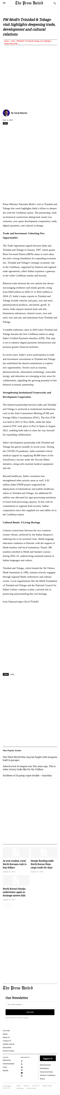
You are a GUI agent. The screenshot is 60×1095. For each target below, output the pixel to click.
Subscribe (30, 1012)
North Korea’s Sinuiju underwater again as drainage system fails (14, 892)
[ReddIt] (27, 129)
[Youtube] (22, 1072)
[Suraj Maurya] (7, 112)
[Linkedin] (40, 129)
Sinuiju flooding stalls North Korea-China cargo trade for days (42, 864)
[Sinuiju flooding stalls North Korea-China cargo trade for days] (44, 852)
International (45, 1065)
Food (5, 1067)
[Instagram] (22, 1069)
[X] (21, 129)
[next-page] (9, 905)
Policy (42, 1079)
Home (6, 41)
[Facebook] (14, 129)
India (13, 41)
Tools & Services (46, 1072)
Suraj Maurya (20, 113)
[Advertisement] (30, 77)
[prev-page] (4, 905)
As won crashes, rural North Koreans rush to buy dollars (15, 864)
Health (5, 1070)
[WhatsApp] (33, 129)
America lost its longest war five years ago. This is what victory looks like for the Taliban (29, 768)
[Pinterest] (46, 129)
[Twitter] (22, 1064)
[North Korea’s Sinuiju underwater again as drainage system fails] (16, 880)
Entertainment (8, 1063)
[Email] (53, 129)
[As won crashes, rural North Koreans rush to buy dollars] (16, 852)
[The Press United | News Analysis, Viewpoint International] (33, 3)
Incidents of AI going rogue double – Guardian (27, 775)
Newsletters (44, 1068)
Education (7, 1060)
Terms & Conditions (47, 1075)
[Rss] (22, 1075)
